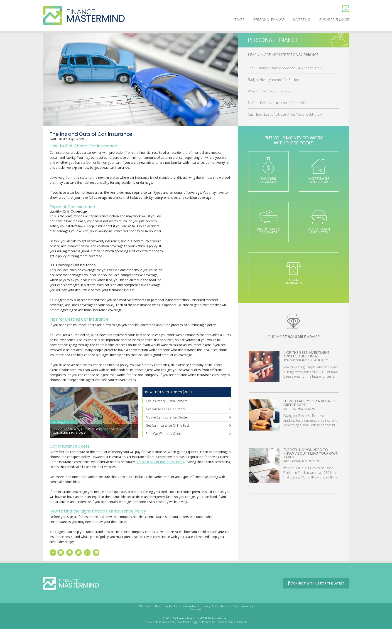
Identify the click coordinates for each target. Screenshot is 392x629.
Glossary (246, 606)
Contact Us (170, 606)
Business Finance (334, 19)
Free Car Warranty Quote (164, 433)
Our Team (145, 606)
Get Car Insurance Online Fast (167, 425)
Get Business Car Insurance (166, 409)
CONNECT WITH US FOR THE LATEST (317, 583)
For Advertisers (189, 606)
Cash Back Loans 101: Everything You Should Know (285, 114)
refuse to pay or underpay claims (160, 462)
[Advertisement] (197, 247)
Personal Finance (269, 19)
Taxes (239, 19)
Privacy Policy (210, 606)
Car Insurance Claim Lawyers (166, 401)
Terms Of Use (229, 606)
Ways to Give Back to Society (269, 91)
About (158, 606)
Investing (302, 19)
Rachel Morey (58, 139)
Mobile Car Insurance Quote (166, 417)
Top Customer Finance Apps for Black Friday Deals (285, 68)
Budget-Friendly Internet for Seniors (274, 79)
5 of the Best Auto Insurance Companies (277, 103)
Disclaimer (196, 609)
